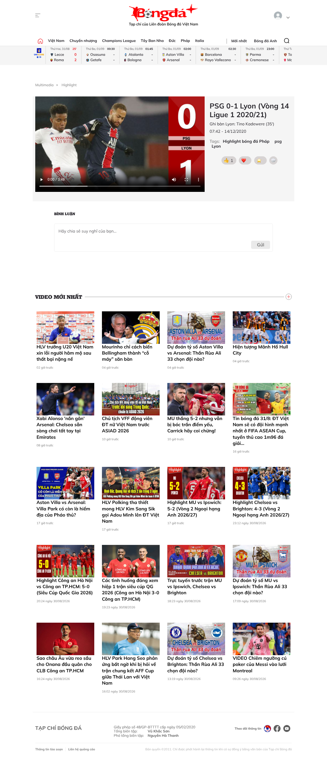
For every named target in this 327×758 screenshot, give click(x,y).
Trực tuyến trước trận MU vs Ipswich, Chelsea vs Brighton (194, 586)
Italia (199, 40)
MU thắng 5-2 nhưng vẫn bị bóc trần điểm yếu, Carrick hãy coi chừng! (194, 424)
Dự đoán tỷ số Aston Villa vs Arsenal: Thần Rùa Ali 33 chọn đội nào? (195, 353)
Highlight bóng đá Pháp (246, 141)
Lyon (216, 146)
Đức (172, 40)
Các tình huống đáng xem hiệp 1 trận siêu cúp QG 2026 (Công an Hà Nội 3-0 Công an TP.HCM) (130, 589)
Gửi (260, 245)
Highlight (69, 85)
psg (278, 141)
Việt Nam (56, 40)
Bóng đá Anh (265, 41)
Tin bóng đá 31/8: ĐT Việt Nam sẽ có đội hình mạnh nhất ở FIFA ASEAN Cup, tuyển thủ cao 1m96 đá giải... (261, 430)
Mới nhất (239, 41)
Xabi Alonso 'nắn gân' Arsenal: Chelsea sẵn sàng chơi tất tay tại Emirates (61, 427)
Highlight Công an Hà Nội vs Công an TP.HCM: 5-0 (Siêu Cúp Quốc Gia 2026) (65, 586)
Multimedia (44, 85)
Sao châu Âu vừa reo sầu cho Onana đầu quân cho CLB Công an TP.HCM (64, 664)
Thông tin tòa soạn (49, 749)
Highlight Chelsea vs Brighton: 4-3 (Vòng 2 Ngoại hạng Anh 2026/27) (261, 508)
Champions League (119, 40)
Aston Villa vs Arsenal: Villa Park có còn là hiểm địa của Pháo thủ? (63, 508)
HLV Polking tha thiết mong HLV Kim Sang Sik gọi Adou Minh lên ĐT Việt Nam (130, 511)
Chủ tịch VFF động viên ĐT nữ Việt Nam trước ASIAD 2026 (127, 424)
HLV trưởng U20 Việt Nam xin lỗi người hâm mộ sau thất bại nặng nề (65, 353)
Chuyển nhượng (83, 40)
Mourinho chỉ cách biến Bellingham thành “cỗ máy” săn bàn (127, 353)
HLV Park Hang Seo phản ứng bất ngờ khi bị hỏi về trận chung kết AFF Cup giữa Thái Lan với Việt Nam (130, 670)
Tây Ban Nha (152, 40)
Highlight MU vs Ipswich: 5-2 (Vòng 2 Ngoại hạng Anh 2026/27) (194, 508)
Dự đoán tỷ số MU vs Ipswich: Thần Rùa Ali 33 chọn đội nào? (260, 586)
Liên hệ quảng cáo (81, 749)
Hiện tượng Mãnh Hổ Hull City (260, 350)
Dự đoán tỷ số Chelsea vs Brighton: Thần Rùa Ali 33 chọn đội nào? (195, 664)
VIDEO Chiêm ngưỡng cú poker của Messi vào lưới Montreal (260, 664)
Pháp (185, 40)
